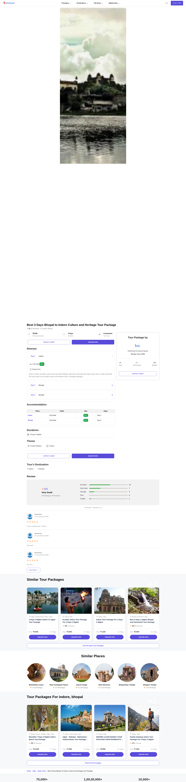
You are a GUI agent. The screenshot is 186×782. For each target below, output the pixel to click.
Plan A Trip (177, 3)
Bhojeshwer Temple (127, 685)
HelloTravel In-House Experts (138, 351)
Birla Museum (104, 685)
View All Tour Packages (93, 763)
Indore (45, 328)
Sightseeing (113, 3)
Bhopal (50, 328)
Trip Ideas (97, 3)
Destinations (81, 3)
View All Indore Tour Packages (93, 645)
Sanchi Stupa (81, 685)
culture (51, 446)
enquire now (93, 342)
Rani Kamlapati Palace (59, 685)
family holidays (35, 446)
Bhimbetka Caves (36, 685)
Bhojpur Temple (149, 685)
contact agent (49, 342)
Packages (65, 3)
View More (32, 570)
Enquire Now (42, 637)
